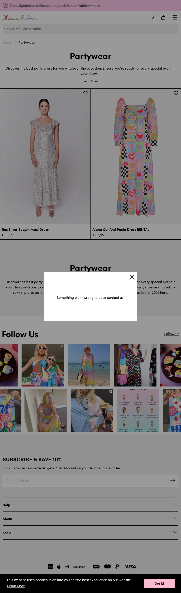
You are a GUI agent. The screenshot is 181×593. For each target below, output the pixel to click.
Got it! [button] (159, 583)
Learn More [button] (16, 586)
